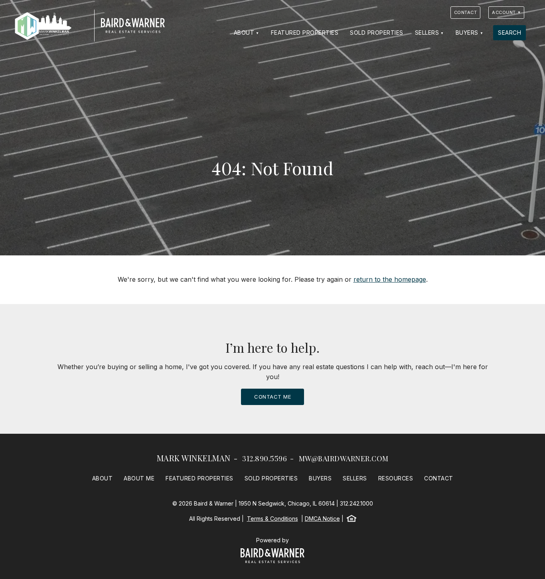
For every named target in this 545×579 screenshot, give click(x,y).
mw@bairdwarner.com (344, 458)
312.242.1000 (356, 503)
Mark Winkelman (194, 458)
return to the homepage (389, 279)
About (244, 32)
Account (504, 12)
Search (509, 32)
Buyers (467, 32)
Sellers (427, 32)
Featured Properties (305, 32)
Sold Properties (376, 32)
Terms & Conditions (272, 518)
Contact (465, 12)
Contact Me (272, 396)
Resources (395, 478)
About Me (139, 478)
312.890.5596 (264, 458)
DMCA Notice (322, 518)
